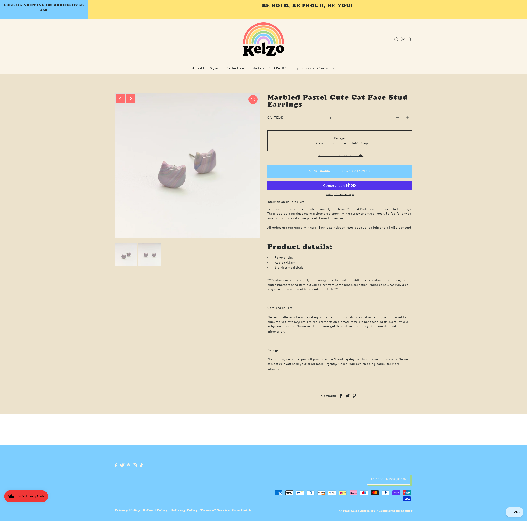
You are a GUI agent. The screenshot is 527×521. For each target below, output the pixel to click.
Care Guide (242, 510)
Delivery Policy (184, 510)
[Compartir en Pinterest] (354, 396)
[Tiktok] (141, 465)
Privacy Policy (127, 510)
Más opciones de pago (340, 194)
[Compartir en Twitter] (347, 396)
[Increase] (407, 118)
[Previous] (120, 98)
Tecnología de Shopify (396, 511)
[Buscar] (396, 39)
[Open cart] (410, 39)
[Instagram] (135, 465)
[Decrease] (397, 118)
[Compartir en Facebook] (341, 396)
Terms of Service (215, 510)
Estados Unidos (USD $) (388, 479)
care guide (330, 326)
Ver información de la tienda (340, 155)
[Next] (130, 98)
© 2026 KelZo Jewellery (357, 511)
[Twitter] (122, 465)
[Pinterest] (128, 465)
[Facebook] (116, 465)
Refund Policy (155, 510)
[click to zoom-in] (253, 99)
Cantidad (275, 117)
